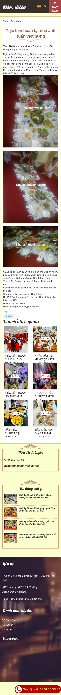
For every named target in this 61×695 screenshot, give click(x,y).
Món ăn (8, 624)
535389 (21, 303)
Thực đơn (10, 620)
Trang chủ (8, 21)
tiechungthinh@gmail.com (23, 465)
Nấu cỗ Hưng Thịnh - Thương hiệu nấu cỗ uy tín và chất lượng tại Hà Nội (37, 536)
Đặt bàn (55, 9)
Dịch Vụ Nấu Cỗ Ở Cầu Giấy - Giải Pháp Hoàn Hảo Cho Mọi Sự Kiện (37, 509)
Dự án (8, 629)
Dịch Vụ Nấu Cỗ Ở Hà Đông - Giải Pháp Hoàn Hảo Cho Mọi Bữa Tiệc (37, 522)
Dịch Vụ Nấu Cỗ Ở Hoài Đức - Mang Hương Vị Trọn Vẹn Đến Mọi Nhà (35, 496)
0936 (14, 303)
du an (19, 21)
